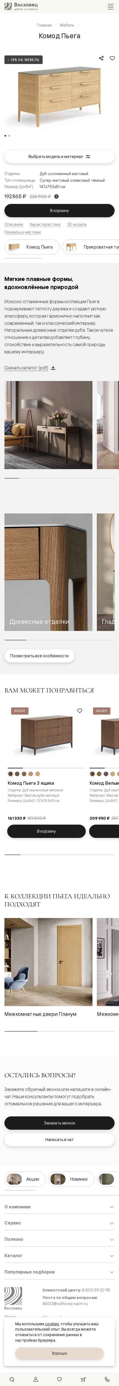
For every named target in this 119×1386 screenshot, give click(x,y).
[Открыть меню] (111, 7)
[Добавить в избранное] (112, 58)
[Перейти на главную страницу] (21, 6)
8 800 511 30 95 (96, 1290)
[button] (48, 572)
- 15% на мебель (23, 60)
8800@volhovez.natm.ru (65, 1303)
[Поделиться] (101, 58)
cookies (52, 1323)
